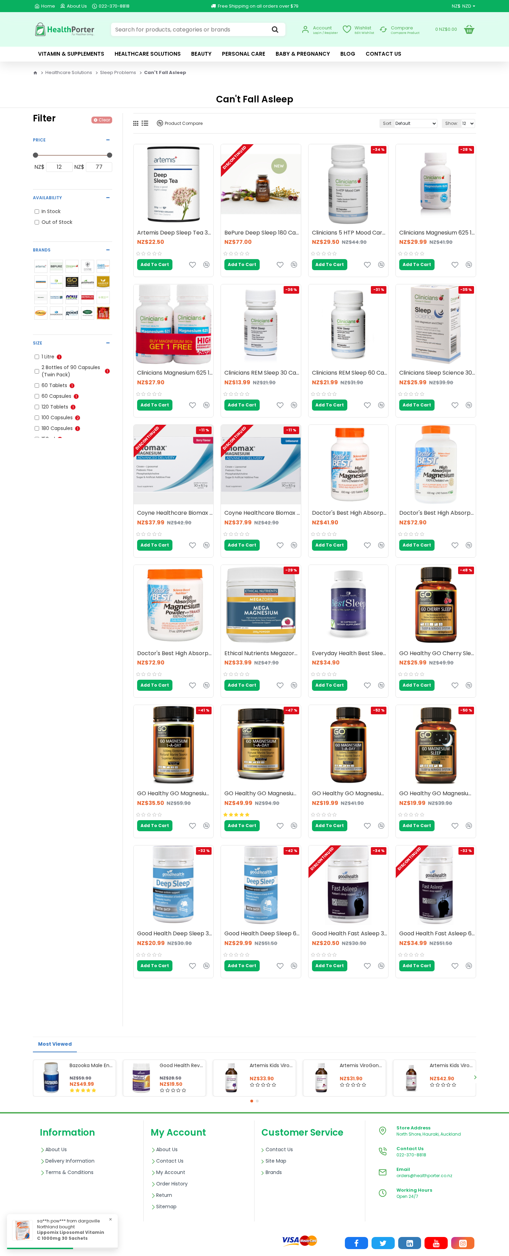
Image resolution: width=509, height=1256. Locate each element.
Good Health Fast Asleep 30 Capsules (350, 933)
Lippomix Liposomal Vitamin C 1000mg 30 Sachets (70, 1235)
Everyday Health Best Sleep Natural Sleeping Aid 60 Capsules (350, 653)
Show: (451, 123)
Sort (387, 123)
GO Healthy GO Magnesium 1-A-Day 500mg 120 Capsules (175, 793)
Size (37, 343)
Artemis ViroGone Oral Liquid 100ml (361, 1065)
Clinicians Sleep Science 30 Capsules (437, 373)
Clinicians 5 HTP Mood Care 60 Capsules (350, 233)
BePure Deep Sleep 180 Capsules (262, 233)
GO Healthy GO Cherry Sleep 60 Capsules (437, 653)
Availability (47, 198)
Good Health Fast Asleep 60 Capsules (437, 933)
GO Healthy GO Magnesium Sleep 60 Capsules (437, 793)
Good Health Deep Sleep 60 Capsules (262, 933)
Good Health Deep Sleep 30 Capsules (175, 933)
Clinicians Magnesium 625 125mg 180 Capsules (437, 233)
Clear (104, 120)
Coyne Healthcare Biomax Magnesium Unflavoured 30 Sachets (262, 513)
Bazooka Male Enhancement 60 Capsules (91, 1065)
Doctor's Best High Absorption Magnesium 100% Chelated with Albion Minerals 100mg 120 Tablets (350, 513)
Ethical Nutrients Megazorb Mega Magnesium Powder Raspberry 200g (262, 653)
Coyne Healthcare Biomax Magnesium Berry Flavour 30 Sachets (175, 513)
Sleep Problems (118, 72)
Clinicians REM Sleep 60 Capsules (350, 373)
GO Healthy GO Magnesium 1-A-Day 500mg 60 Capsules (350, 793)
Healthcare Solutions (68, 72)
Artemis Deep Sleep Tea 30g (175, 233)
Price (39, 140)
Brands (42, 250)
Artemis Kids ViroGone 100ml (271, 1065)
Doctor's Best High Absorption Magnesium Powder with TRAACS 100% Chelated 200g (175, 653)
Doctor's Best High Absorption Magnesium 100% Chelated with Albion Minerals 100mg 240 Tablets (437, 513)
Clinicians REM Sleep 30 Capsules (262, 373)
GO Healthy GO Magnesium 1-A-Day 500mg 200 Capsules (262, 793)
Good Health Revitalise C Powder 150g (181, 1065)
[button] (34, 1077)
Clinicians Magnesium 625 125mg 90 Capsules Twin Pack (175, 373)
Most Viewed (55, 1043)
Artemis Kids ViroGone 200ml (451, 1065)
